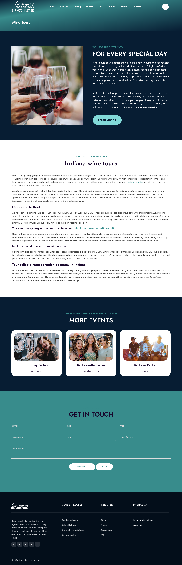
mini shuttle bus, (136, 182)
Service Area (106, 530)
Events (89, 6)
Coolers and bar (69, 535)
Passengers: (17, 437)
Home (52, 6)
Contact (137, 6)
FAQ (100, 6)
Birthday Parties (37, 365)
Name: (14, 426)
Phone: (122, 426)
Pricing (77, 6)
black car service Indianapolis (94, 228)
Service (112, 6)
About (124, 6)
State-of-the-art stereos (74, 530)
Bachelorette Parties (91, 365)
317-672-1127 (20, 10)
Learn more (106, 120)
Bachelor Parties (145, 365)
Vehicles (64, 6)
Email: (68, 426)
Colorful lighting (69, 525)
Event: (68, 437)
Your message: (18, 449)
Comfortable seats (71, 520)
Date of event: (126, 437)
